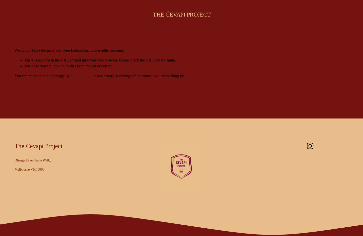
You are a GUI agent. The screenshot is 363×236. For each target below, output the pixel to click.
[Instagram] (310, 145)
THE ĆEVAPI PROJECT (182, 14)
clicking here (81, 76)
